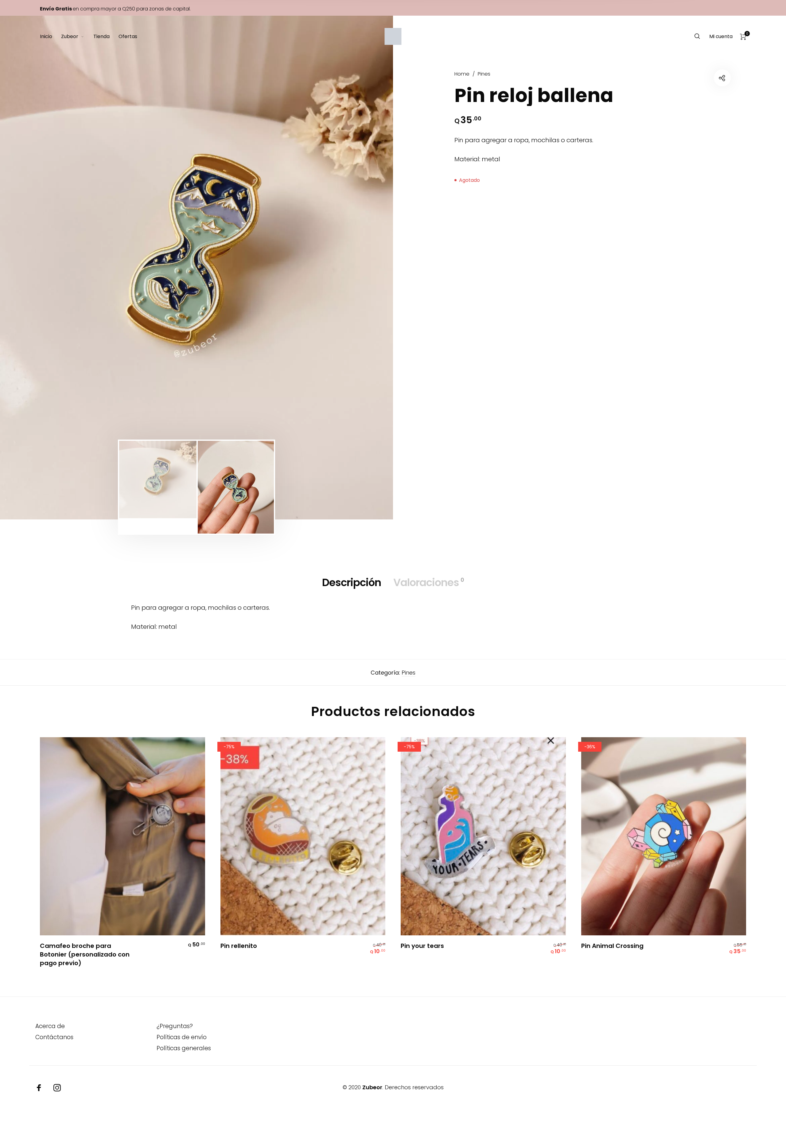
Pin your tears (422, 945)
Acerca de (50, 1026)
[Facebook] (39, 1087)
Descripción (351, 582)
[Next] (356, 267)
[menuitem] (50, 36)
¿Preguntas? (175, 1026)
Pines (484, 73)
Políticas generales (184, 1048)
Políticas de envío (182, 1037)
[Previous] (37, 267)
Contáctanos (54, 1037)
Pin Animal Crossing (612, 945)
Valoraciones (428, 582)
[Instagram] (57, 1087)
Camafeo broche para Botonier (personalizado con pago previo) (85, 954)
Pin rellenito (238, 945)
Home (461, 73)
